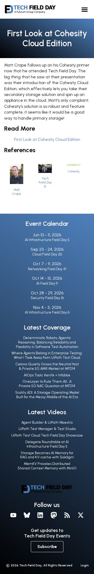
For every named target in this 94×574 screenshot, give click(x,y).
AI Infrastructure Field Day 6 (47, 312)
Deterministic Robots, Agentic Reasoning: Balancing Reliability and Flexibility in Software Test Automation (47, 342)
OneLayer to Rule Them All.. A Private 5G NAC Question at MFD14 (47, 383)
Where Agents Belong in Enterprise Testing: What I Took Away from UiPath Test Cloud (47, 355)
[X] (80, 515)
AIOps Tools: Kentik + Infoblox (47, 375)
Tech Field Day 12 (45, 182)
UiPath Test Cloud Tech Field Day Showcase (47, 435)
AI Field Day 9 (47, 283)
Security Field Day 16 (47, 298)
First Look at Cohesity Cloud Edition (47, 139)
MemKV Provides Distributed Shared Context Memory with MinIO (47, 466)
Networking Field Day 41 (47, 269)
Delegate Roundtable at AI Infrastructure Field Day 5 (47, 444)
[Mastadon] (53, 515)
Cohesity (74, 171)
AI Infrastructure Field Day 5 (47, 240)
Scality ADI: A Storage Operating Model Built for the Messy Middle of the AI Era (47, 394)
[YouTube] (13, 515)
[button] (85, 9)
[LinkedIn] (40, 515)
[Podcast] (67, 515)
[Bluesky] (26, 515)
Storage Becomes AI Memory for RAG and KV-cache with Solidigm (47, 455)
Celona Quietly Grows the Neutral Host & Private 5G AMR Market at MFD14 (47, 366)
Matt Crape (16, 192)
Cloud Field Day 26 (47, 254)
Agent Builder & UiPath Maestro (47, 422)
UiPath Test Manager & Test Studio (47, 429)
